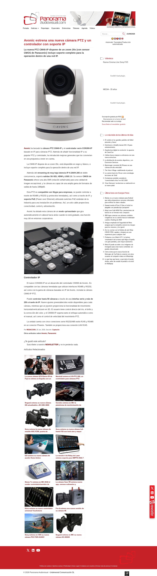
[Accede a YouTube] (152, 497)
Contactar (114, 566)
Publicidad (67, 566)
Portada (26, 27)
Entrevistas (66, 28)
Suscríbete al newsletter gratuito (113, 124)
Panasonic (52, 333)
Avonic (27, 148)
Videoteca (109, 58)
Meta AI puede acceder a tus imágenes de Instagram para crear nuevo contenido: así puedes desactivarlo (119, 247)
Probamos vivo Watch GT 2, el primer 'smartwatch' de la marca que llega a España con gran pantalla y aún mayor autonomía (119, 239)
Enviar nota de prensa (103, 566)
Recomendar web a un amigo (111, 121)
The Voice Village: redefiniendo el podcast (119, 170)
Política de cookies (45, 566)
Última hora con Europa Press (117, 193)
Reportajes (45, 28)
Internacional (129, 27)
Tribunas (76, 28)
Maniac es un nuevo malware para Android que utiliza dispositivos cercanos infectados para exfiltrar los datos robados (119, 200)
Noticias (34, 28)
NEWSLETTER (51, 345)
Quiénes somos (57, 566)
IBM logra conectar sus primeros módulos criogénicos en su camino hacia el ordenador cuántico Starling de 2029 (119, 218)
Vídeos (92, 28)
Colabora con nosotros (88, 566)
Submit (123, 34)
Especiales (55, 28)
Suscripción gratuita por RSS (112, 117)
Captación (55, 330)
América (117, 27)
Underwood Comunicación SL (62, 572)
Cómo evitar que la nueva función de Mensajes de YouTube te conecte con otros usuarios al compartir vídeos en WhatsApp (119, 254)
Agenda (84, 28)
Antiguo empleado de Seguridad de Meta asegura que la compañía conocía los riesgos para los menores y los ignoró (120, 225)
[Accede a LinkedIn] (152, 493)
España (110, 27)
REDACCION (31, 330)
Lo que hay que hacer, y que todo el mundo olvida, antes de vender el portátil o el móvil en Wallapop (119, 261)
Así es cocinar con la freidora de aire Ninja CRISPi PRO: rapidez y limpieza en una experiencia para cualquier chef (119, 232)
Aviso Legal (75, 566)
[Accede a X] (152, 488)
